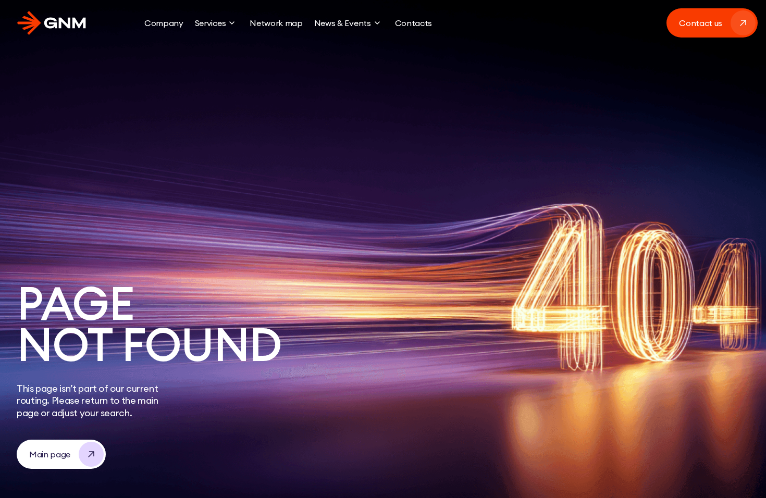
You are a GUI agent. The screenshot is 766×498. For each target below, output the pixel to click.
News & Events (342, 23)
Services (210, 23)
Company (163, 23)
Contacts (413, 23)
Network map (276, 23)
